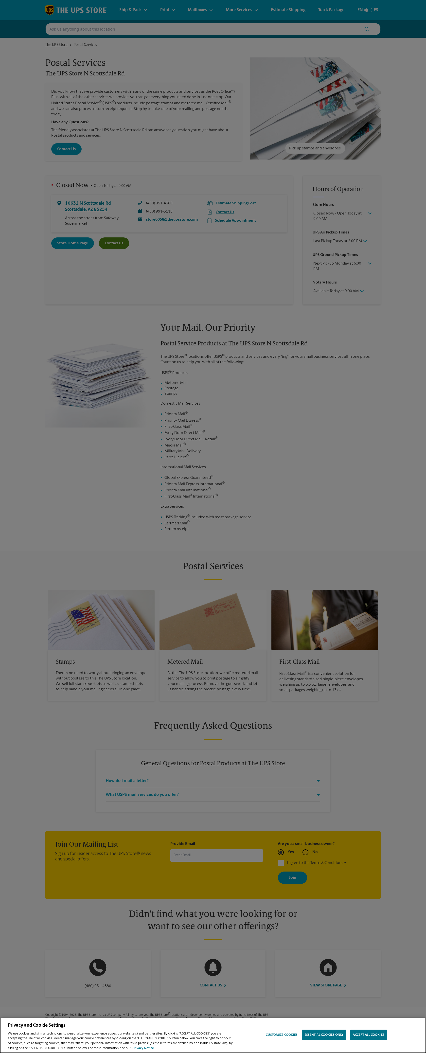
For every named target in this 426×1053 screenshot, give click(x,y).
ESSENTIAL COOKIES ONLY (324, 1034)
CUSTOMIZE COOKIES (282, 1034)
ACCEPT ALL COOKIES (368, 1034)
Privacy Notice (143, 1048)
